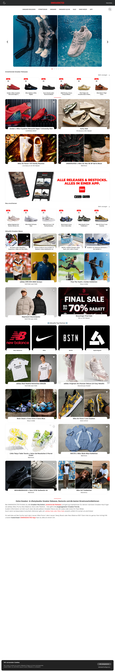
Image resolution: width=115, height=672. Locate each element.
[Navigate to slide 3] (56, 68)
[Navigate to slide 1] (52, 68)
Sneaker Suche (64, 9)
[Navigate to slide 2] (54, 68)
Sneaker (53, 9)
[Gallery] (57, 41)
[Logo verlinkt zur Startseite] (57, 3)
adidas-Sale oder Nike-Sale (54, 511)
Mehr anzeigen (102, 75)
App (91, 9)
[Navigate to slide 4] (59, 68)
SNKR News (83, 9)
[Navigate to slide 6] (63, 68)
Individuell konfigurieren (104, 667)
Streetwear (42, 9)
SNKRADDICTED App (28, 517)
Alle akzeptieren (104, 664)
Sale (74, 9)
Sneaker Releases (28, 9)
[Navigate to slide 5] (61, 68)
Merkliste (109, 3)
